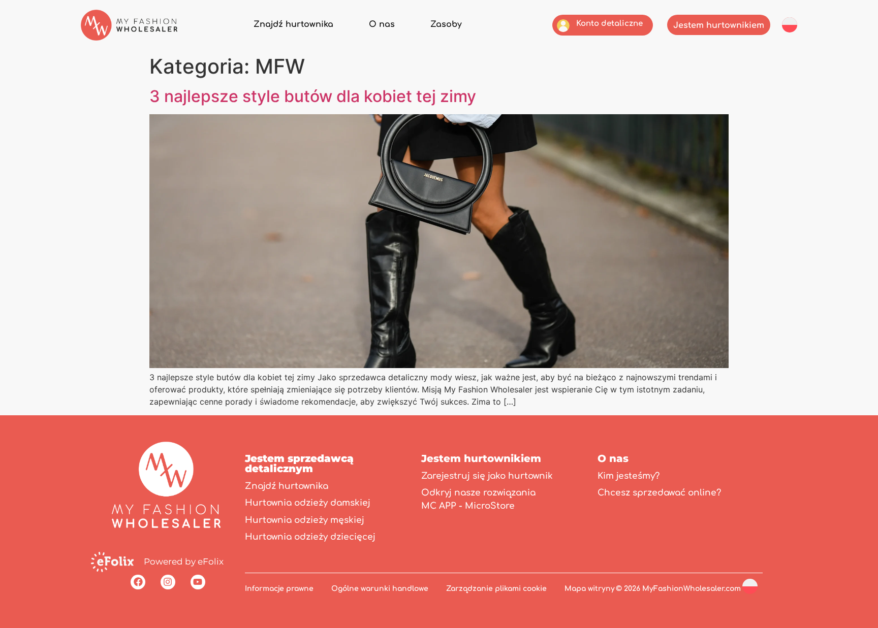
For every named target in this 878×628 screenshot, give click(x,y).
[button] (789, 24)
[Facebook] (138, 582)
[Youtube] (198, 582)
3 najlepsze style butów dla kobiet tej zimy (312, 96)
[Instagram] (168, 582)
